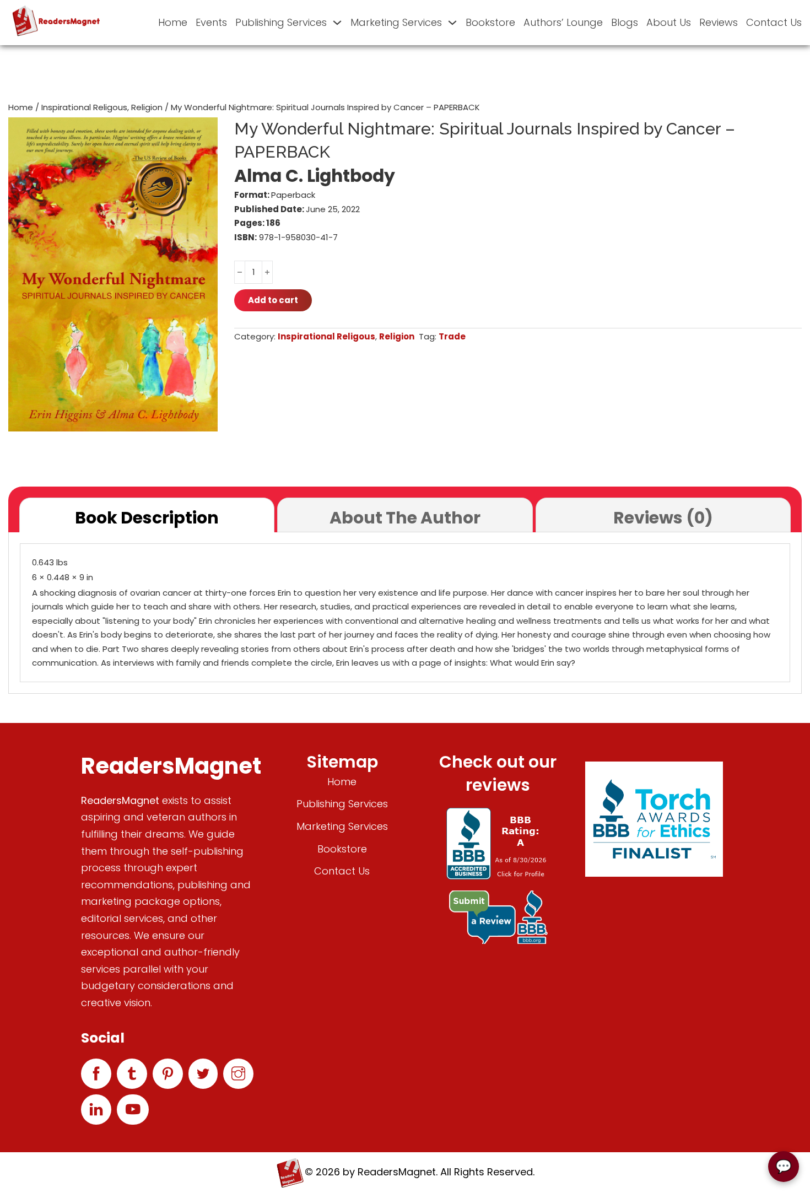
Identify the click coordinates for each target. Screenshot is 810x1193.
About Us (668, 22)
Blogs (624, 22)
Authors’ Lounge (563, 22)
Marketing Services (396, 22)
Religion (147, 107)
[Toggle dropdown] (337, 23)
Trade (452, 336)
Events (211, 22)
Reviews (718, 22)
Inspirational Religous (84, 107)
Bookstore (490, 22)
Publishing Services (281, 22)
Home (172, 22)
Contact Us (774, 22)
